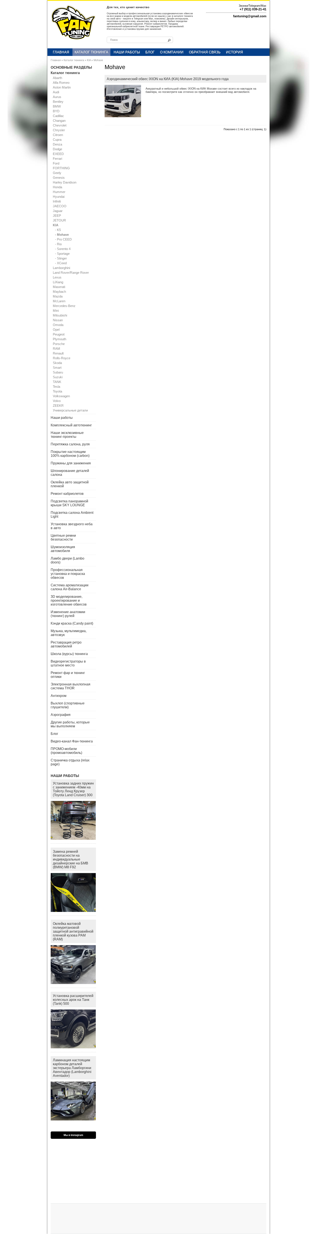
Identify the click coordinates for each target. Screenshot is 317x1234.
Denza (57, 144)
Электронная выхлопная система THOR (70, 686)
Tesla (56, 386)
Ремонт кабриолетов (67, 493)
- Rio (58, 244)
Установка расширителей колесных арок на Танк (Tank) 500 (73, 999)
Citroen (58, 135)
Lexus (57, 277)
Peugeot (58, 334)
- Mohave (62, 234)
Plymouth (59, 339)
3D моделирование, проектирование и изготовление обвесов (69, 600)
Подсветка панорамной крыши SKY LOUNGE (69, 503)
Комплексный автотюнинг (71, 425)
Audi (56, 92)
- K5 (58, 230)
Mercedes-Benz (64, 306)
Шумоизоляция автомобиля (63, 549)
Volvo (57, 401)
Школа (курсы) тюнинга (69, 654)
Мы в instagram (73, 1135)
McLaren (59, 301)
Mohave (98, 60)
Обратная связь (205, 52)
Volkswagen (61, 396)
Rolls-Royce (61, 358)
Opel (56, 329)
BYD (56, 111)
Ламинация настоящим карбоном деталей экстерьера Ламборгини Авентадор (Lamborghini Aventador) (72, 1067)
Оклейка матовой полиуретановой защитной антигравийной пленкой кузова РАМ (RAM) (73, 931)
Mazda (58, 296)
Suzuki (58, 377)
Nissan (58, 320)
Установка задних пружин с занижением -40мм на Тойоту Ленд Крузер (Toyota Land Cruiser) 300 (73, 789)
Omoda (58, 325)
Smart (57, 367)
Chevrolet (59, 125)
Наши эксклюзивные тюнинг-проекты (67, 434)
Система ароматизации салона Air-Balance (69, 587)
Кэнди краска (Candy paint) (72, 623)
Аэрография (61, 715)
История (234, 52)
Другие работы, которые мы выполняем (70, 724)
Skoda (57, 363)
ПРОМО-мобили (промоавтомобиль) (66, 751)
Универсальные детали (70, 410)
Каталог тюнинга (91, 52)
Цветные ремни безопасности (63, 537)
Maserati (59, 287)
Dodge (57, 149)
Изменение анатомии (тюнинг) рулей (68, 614)
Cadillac (58, 116)
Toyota (57, 391)
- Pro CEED (63, 239)
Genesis (59, 177)
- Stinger (61, 258)
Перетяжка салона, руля (70, 444)
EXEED (58, 154)
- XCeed (61, 263)
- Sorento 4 (63, 249)
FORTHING (61, 168)
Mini (56, 310)
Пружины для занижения (71, 463)
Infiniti (57, 201)
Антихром (58, 696)
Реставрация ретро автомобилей (66, 644)
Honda (57, 187)
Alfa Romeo (61, 82)
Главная (61, 52)
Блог (150, 52)
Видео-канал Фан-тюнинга (72, 741)
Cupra (57, 139)
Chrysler (59, 130)
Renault (58, 353)
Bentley (58, 101)
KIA (89, 60)
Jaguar (58, 211)
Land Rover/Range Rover (71, 272)
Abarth (57, 78)
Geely (57, 173)
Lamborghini (61, 268)
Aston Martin (62, 87)
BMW (57, 106)
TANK (57, 382)
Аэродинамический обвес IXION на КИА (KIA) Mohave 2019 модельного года (168, 79)
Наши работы (127, 52)
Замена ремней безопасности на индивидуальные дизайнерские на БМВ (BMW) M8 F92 (70, 859)
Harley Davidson (64, 182)
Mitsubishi (60, 315)
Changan (59, 120)
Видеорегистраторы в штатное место (68, 663)
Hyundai (58, 196)
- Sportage (62, 253)
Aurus (57, 97)
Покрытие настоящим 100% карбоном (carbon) (70, 453)
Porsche (59, 344)
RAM (56, 348)
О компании (172, 52)
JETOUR (59, 220)
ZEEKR (58, 405)
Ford (56, 163)
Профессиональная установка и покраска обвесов (68, 573)
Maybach (59, 291)
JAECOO (59, 206)
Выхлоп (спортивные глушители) (68, 705)
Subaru (58, 372)
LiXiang (58, 282)
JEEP (57, 215)
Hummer (59, 192)
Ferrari (57, 158)
